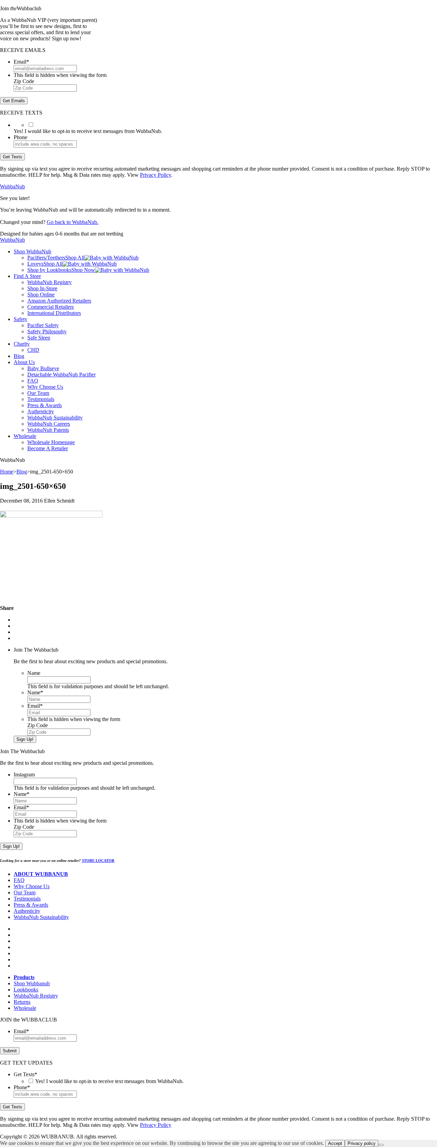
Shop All (74, 258)
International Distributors (54, 313)
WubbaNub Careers (48, 424)
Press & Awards (44, 405)
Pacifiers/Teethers (46, 258)
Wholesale (25, 436)
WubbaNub (12, 186)
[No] (381, 1145)
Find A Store (27, 276)
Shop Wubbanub (32, 983)
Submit (10, 1050)
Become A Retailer (47, 448)
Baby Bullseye (43, 368)
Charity (22, 344)
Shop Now (83, 270)
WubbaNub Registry (49, 282)
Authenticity (40, 411)
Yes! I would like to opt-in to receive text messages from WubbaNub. (109, 1081)
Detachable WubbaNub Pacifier (61, 374)
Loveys (35, 264)
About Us (24, 362)
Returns (22, 1002)
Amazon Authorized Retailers (59, 301)
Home (6, 472)
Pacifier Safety (43, 325)
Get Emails (14, 100)
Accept (335, 1143)
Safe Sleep (38, 338)
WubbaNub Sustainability (55, 418)
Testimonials (40, 399)
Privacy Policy (155, 175)
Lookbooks (26, 989)
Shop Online (41, 294)
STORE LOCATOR (98, 860)
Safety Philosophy (47, 331)
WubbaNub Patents (48, 430)
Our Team (38, 393)
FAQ (32, 381)
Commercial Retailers (50, 307)
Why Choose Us (45, 387)
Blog (19, 356)
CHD (33, 350)
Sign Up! (24, 739)
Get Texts (12, 156)
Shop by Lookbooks (49, 270)
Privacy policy (362, 1143)
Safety (20, 319)
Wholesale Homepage (51, 442)
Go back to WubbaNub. (72, 222)
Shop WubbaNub (32, 251)
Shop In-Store (42, 288)
